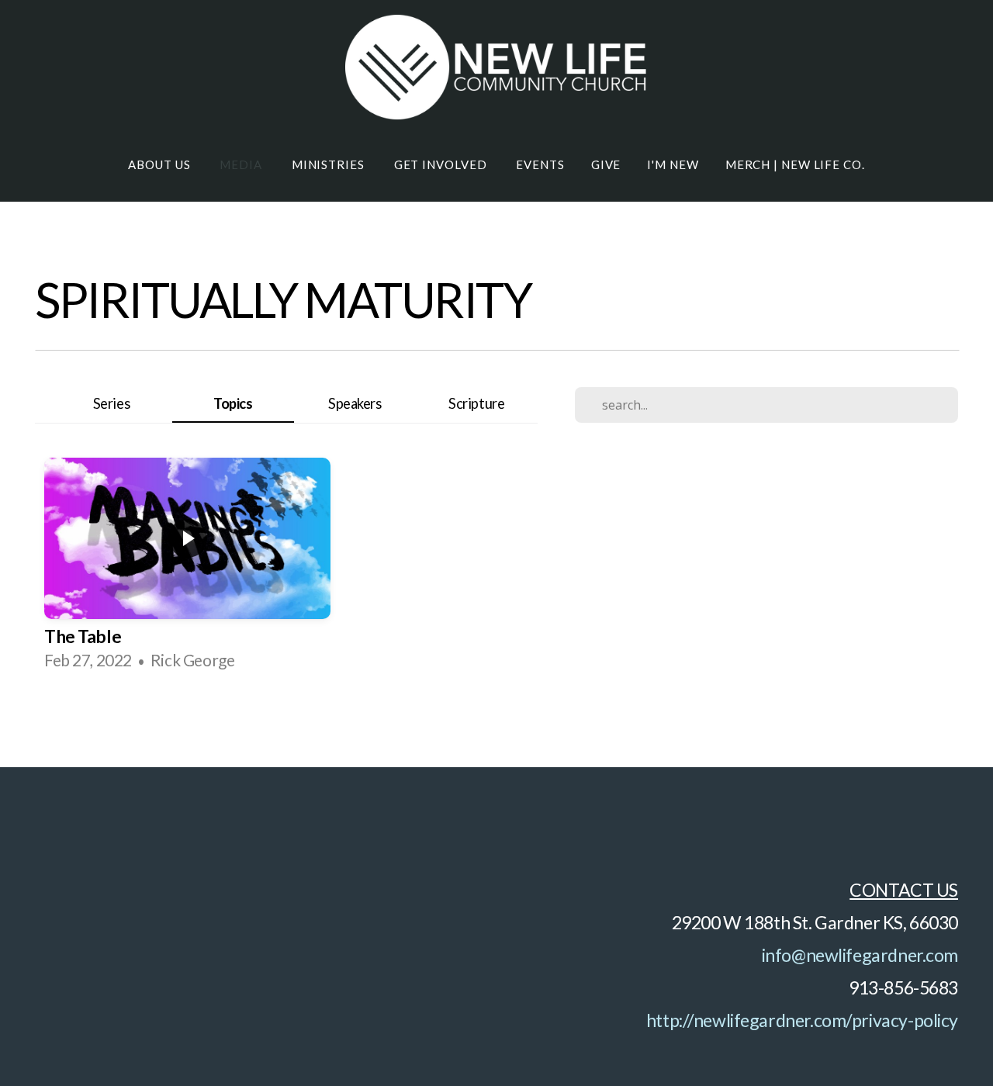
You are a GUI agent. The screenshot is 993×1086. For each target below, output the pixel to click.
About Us (160, 164)
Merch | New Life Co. (795, 164)
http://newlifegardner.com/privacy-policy (802, 1020)
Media (242, 164)
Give (606, 164)
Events (540, 164)
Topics (232, 403)
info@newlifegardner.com (860, 955)
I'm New (672, 164)
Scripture (476, 403)
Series (111, 403)
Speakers (355, 403)
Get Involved (442, 164)
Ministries (330, 164)
